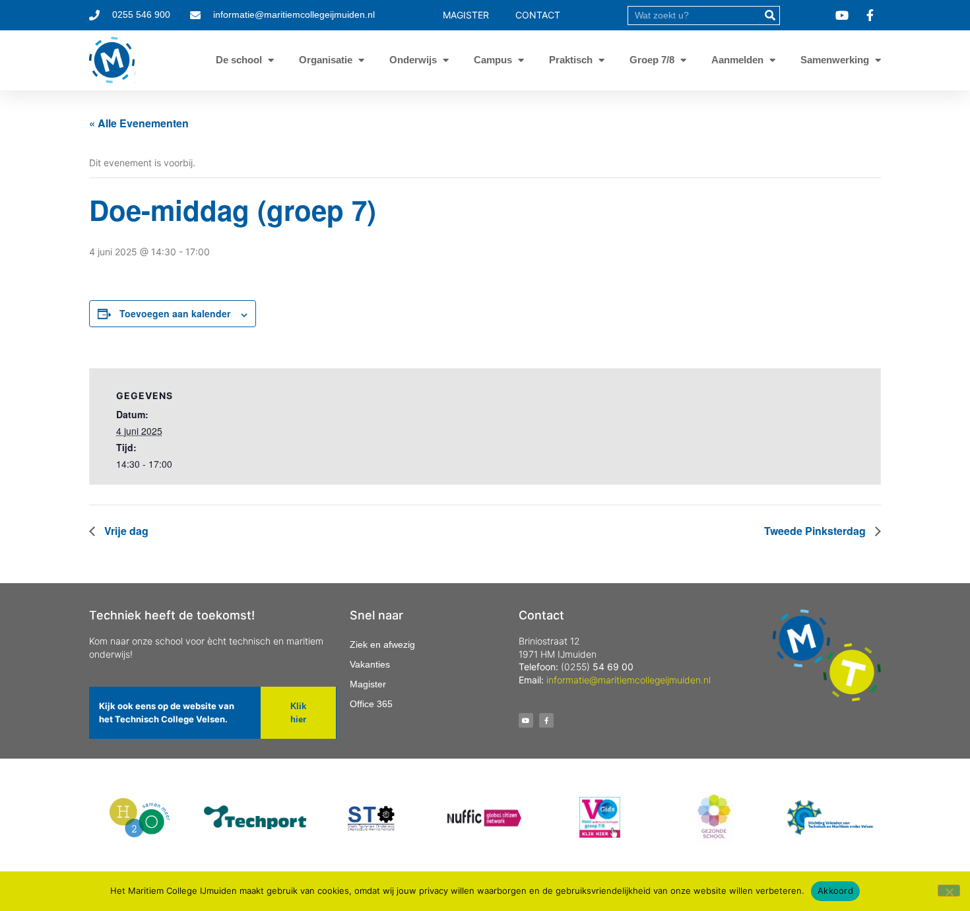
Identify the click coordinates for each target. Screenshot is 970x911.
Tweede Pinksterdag (816, 530)
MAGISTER (466, 14)
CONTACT (537, 14)
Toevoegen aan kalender (174, 313)
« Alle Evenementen (139, 123)
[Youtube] (526, 720)
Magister (368, 684)
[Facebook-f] (546, 720)
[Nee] (949, 890)
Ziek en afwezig (382, 644)
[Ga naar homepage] (112, 60)
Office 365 (371, 704)
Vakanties (370, 664)
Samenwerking (834, 59)
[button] (298, 713)
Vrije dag (125, 530)
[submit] (769, 15)
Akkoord (835, 890)
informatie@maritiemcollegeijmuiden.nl (628, 679)
